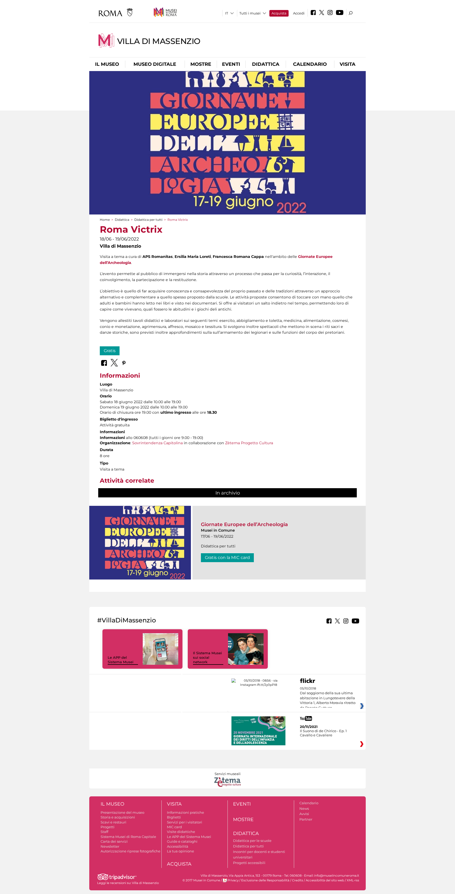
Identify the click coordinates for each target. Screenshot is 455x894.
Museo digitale (154, 64)
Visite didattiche (181, 832)
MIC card (174, 827)
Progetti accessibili (249, 863)
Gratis (110, 350)
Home (105, 220)
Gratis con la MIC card (227, 557)
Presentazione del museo (122, 812)
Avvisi (304, 814)
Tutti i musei (250, 13)
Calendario (310, 64)
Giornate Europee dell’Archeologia (244, 524)
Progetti (108, 827)
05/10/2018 (327, 698)
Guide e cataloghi (182, 841)
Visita (347, 64)
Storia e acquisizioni (118, 817)
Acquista (278, 13)
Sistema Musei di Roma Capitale (128, 837)
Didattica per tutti (148, 220)
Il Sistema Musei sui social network (207, 657)
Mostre (200, 64)
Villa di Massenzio (158, 41)
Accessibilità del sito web (325, 880)
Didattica (265, 64)
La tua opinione (180, 851)
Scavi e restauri (113, 822)
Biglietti (174, 817)
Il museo (107, 64)
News (304, 808)
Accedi (299, 13)
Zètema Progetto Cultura (249, 443)
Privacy (233, 880)
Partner (305, 819)
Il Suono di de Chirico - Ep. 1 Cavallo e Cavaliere (323, 733)
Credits (297, 880)
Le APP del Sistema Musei (120, 659)
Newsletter (110, 846)
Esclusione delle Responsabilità (265, 880)
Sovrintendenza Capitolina (157, 443)
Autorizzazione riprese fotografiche (130, 851)
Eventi (231, 64)
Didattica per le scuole (252, 840)
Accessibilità (177, 846)
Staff (104, 832)
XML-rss (353, 880)
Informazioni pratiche (185, 812)
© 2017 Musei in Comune (201, 880)
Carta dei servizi (114, 841)
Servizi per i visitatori (184, 822)
